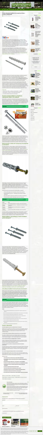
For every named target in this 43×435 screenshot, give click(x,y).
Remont (18, 9)
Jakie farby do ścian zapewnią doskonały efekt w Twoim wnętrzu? (37, 18)
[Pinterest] (5, 37)
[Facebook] (2, 37)
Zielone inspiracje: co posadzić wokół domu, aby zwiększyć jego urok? (37, 83)
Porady (23, 9)
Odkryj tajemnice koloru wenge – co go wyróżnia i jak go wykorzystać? (38, 25)
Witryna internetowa (4, 408)
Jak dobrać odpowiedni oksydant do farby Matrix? (11, 366)
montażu (13, 338)
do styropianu (22, 328)
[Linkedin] (6, 37)
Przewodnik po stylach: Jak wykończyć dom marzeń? (38, 49)
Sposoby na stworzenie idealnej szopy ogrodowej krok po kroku (37, 90)
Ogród (5, 9)
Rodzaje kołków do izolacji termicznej (20, 377)
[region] (21, 431)
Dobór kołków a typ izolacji (16, 375)
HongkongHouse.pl (21, 4)
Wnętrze (21, 9)
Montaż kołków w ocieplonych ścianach (8, 377)
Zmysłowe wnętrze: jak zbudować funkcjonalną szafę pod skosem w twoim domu (37, 42)
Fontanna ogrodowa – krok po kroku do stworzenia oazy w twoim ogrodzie (38, 97)
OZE (15, 9)
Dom (2, 9)
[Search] (40, 9)
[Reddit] (8, 37)
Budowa (7, 9)
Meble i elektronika (11, 9)
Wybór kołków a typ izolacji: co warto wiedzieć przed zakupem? (11, 92)
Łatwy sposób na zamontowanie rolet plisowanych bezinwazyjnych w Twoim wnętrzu (38, 34)
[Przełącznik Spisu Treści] (21, 90)
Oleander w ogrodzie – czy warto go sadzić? (38, 104)
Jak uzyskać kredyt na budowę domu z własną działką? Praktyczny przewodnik (16, 372)
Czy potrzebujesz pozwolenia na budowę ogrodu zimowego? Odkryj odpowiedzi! (37, 75)
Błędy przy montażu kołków (6, 375)
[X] (4, 37)
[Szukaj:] (35, 13)
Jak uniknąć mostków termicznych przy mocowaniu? (10, 93)
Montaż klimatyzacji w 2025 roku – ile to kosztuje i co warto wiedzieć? (14, 361)
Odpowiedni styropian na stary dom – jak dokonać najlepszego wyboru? (14, 369)
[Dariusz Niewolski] (4, 386)
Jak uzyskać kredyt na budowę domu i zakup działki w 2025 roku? (14, 357)
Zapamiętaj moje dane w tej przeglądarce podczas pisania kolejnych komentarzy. (13, 411)
